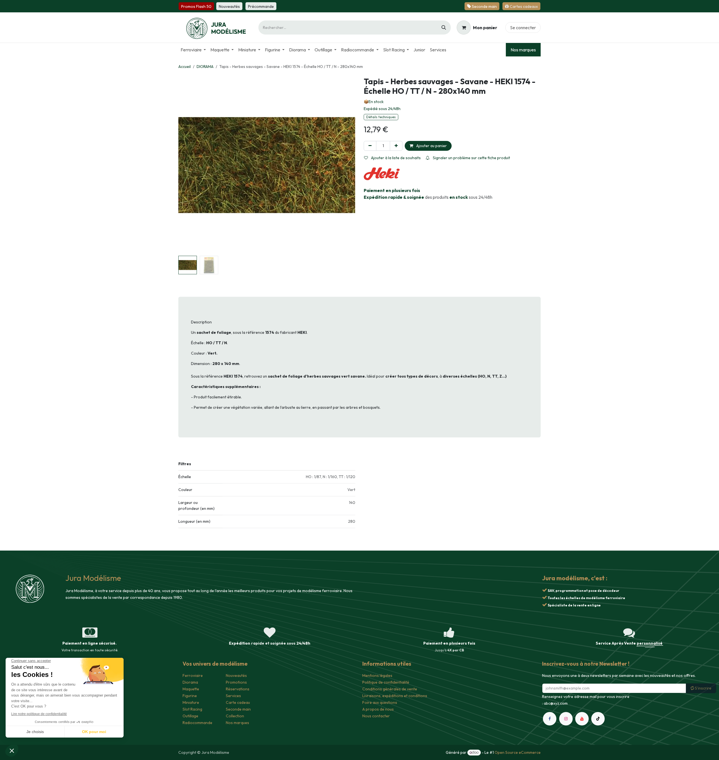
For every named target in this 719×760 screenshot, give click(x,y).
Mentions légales (377, 675)
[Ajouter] (396, 146)
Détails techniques (381, 117)
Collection (235, 715)
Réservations (237, 688)
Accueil (184, 66)
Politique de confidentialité (385, 682)
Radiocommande (197, 722)
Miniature (191, 702)
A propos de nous (378, 709)
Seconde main (238, 709)
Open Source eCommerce (518, 752)
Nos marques (523, 50)
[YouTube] (582, 718)
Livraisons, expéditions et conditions (394, 695)
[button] (187, 165)
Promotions (236, 682)
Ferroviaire (193, 675)
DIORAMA (205, 66)
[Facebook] (549, 718)
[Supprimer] (370, 146)
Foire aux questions (379, 702)
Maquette (191, 688)
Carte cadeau (238, 702)
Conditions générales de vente (389, 688)
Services (233, 695)
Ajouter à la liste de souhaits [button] (395, 157)
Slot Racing (192, 709)
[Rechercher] (444, 27)
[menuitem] (193, 49)
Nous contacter (376, 715)
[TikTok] (598, 718)
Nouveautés (236, 675)
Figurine (190, 695)
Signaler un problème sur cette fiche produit (471, 157)
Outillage (190, 715)
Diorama (190, 682)
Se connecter (523, 27)
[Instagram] (566, 718)
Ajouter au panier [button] (431, 145)
